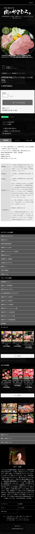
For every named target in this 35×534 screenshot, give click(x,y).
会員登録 (20, 503)
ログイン (3, 507)
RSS (24, 519)
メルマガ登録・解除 (10, 519)
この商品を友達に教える (9, 128)
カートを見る (21, 507)
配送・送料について (21, 516)
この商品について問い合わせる (11, 131)
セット (16, 68)
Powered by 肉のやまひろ (17, 528)
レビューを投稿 (7, 124)
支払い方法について (11, 516)
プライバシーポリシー (23, 518)
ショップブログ (19, 519)
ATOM (27, 519)
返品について (6, 108)
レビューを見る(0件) (8, 122)
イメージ (17, 140)
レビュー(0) (29, 140)
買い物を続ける (7, 133)
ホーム (3, 65)
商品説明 (6, 140)
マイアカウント (4, 503)
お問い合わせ (4, 511)
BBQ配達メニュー (10, 66)
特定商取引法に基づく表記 (9, 110)
